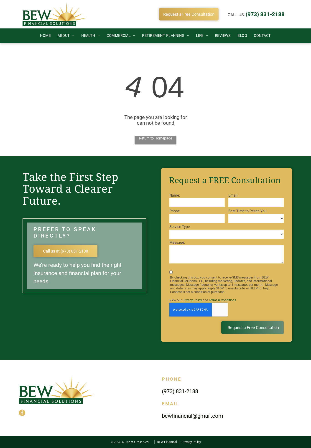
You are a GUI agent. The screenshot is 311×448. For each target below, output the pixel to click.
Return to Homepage (155, 138)
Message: (177, 242)
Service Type (179, 227)
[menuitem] (45, 35)
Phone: (175, 211)
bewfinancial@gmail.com (192, 416)
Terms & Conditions (222, 300)
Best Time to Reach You (247, 211)
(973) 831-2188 (265, 14)
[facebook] (22, 413)
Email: (233, 195)
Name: (174, 195)
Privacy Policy (192, 300)
